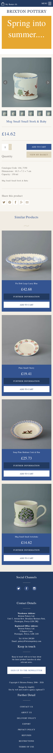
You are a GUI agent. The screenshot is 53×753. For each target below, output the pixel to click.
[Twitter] (18, 587)
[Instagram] (34, 587)
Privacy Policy (26, 729)
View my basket (39, 154)
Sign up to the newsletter (26, 670)
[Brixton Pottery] (26, 11)
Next (48, 82)
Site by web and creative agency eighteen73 (27, 689)
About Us (26, 712)
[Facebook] (26, 587)
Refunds (26, 735)
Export (26, 724)
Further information (26, 296)
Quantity (7, 156)
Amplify (30, 687)
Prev (5, 82)
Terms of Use (26, 746)
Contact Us (26, 706)
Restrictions (26, 741)
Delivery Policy (26, 718)
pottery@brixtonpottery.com (29, 641)
